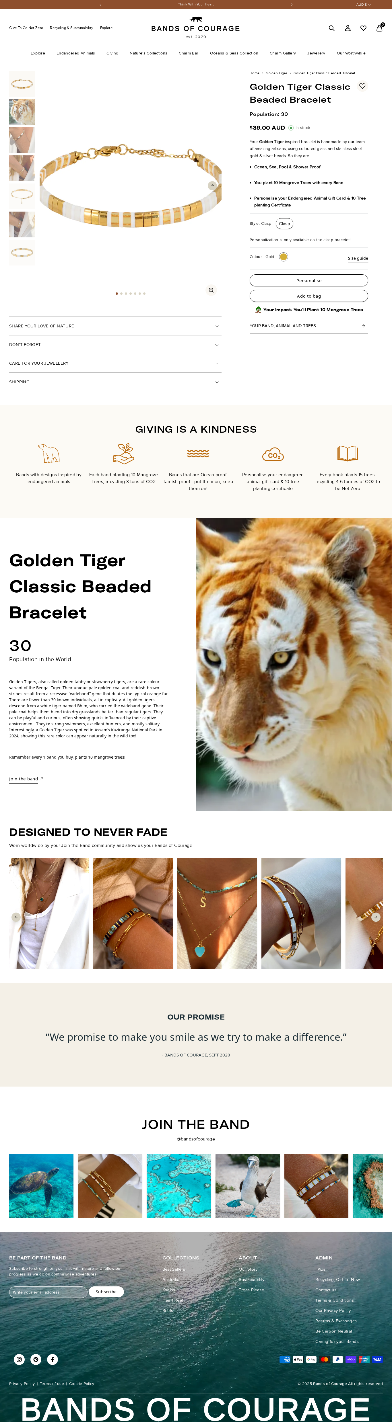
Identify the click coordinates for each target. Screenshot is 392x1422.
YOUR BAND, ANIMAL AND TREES (283, 325)
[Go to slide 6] (140, 293)
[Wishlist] (363, 28)
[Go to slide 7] (144, 293)
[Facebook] (52, 1359)
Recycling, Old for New (337, 1279)
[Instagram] (19, 1359)
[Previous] (100, 4)
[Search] (331, 28)
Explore (106, 28)
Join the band (23, 779)
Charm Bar (188, 53)
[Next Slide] (212, 185)
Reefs (167, 1310)
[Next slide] (376, 461)
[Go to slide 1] (117, 293)
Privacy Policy (22, 1383)
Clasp (284, 223)
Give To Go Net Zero (26, 28)
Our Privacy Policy (333, 1310)
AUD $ (361, 5)
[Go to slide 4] (130, 293)
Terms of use (52, 1383)
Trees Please (251, 1289)
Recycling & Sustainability (71, 28)
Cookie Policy (81, 1383)
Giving (112, 53)
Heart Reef (172, 1300)
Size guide (358, 258)
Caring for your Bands (337, 1341)
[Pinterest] (35, 1359)
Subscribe (106, 1291)
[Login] (347, 28)
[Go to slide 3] (126, 293)
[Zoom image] (211, 290)
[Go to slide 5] (135, 293)
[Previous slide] (16, 461)
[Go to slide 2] (121, 293)
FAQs (320, 1269)
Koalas (168, 1289)
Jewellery (316, 53)
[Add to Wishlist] (362, 86)
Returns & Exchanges (336, 1320)
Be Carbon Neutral (333, 1331)
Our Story (248, 1269)
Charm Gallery (283, 53)
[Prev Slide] (48, 185)
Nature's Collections (148, 53)
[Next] (292, 4)
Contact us (325, 1289)
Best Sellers (173, 1269)
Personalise (308, 280)
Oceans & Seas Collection (234, 53)
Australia (170, 1279)
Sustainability (251, 1279)
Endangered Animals (76, 53)
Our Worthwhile (351, 53)
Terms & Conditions (334, 1300)
